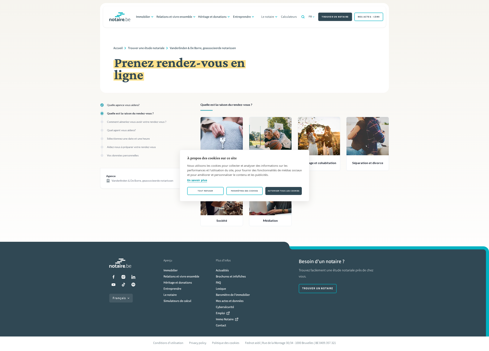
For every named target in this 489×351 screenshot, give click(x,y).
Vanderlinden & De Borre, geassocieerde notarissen (203, 48)
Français (119, 298)
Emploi (220, 313)
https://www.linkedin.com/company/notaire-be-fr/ (133, 277)
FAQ (218, 282)
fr (310, 16)
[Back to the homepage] (119, 16)
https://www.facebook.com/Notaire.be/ (113, 277)
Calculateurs (289, 17)
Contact (221, 325)
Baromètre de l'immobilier (233, 295)
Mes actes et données (230, 301)
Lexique (221, 288)
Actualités (222, 270)
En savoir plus (197, 180)
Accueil (118, 48)
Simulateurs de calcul (177, 301)
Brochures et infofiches (231, 276)
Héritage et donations (212, 17)
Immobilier (143, 17)
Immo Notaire (225, 319)
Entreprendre (242, 17)
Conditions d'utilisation (168, 343)
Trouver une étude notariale (146, 48)
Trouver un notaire (335, 16)
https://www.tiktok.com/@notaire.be (123, 284)
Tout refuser (205, 191)
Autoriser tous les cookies (284, 191)
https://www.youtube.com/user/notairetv (113, 284)
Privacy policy (197, 343)
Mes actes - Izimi (369, 16)
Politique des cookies (225, 343)
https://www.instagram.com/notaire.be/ (123, 277)
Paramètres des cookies (244, 191)
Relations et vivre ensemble (174, 17)
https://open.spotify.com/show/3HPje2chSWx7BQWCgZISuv (133, 284)
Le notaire (267, 17)
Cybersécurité (225, 307)
